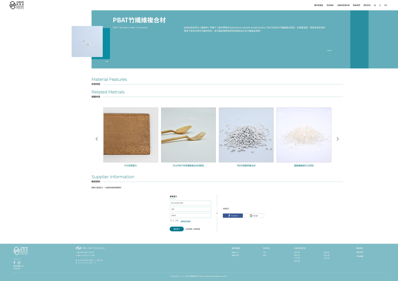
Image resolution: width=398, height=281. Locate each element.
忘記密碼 (188, 229)
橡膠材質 (297, 261)
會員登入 (176, 229)
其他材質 (326, 258)
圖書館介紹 (235, 252)
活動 (264, 252)
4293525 (16, 268)
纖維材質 (297, 255)
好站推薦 (359, 256)
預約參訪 (359, 252)
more (329, 50)
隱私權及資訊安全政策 (85, 252)
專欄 (264, 255)
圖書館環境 (235, 255)
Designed (217, 276)
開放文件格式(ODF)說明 (86, 255)
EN (385, 5)
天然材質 (297, 258)
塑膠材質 (297, 252)
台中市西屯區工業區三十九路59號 (90, 260)
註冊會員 (196, 229)
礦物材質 (326, 255)
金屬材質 (326, 252)
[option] (87, 41)
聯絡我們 (359, 248)
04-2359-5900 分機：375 (87, 262)
